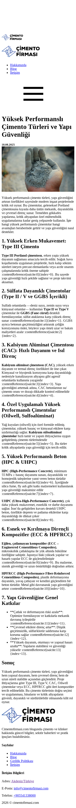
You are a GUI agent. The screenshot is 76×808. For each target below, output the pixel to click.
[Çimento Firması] (12, 39)
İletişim (15, 72)
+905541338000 (25, 795)
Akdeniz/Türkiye (22, 781)
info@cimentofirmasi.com (31, 788)
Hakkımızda (18, 65)
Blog (13, 69)
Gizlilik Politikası (21, 761)
